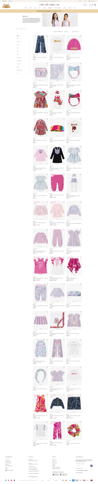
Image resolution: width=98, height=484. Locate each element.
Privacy (49, 480)
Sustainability (54, 462)
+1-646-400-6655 (33, 469)
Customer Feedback (8, 465)
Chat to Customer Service (33, 460)
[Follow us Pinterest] (11, 480)
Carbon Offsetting (9, 470)
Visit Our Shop (54, 459)
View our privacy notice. (79, 468)
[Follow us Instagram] (8, 480)
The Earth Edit (79, 472)
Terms (42, 480)
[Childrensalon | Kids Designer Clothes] (6, 5)
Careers (53, 464)
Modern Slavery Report (56, 468)
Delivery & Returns (8, 462)
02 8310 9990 (34, 468)
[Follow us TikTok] (14, 480)
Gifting (6, 468)
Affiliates (53, 465)
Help (6, 467)
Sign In (11, 1)
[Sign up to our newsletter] (91, 466)
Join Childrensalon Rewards (82, 470)
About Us (53, 461)
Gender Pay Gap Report (56, 467)
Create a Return (8, 461)
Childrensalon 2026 (27, 480)
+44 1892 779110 (36, 471)
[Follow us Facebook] (6, 480)
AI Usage (55, 480)
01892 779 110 (32, 466)
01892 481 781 (36, 473)
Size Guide (7, 464)
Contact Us (7, 459)
